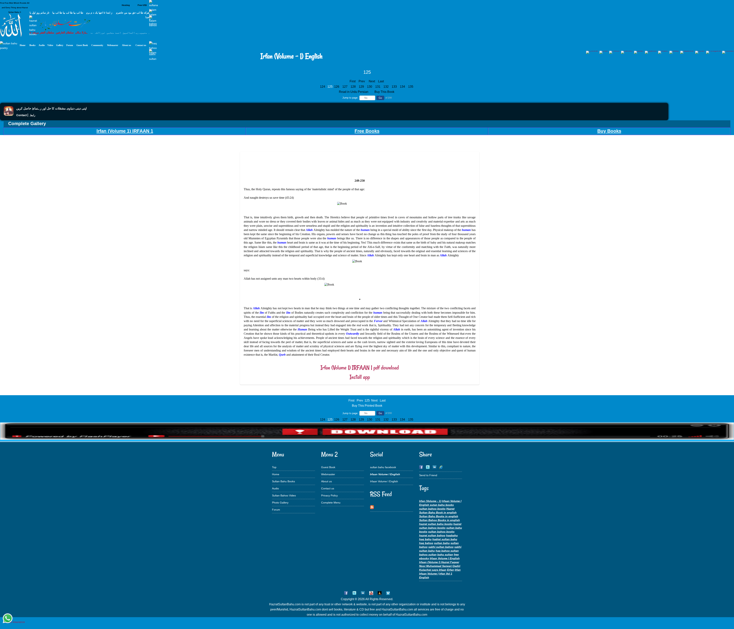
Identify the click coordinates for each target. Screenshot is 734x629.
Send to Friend (428, 475)
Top (274, 467)
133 (394, 86)
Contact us (327, 488)
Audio (275, 488)
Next (372, 81)
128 (353, 86)
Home (275, 474)
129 (361, 86)
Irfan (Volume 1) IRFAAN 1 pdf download (360, 368)
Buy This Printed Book (367, 405)
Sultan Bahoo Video (284, 495)
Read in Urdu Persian (354, 91)
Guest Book (328, 467)
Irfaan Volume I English (384, 481)
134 (403, 86)
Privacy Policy (329, 495)
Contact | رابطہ (25, 115)
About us (326, 481)
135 (411, 86)
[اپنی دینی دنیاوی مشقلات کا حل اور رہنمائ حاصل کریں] (8, 114)
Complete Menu (330, 502)
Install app (360, 377)
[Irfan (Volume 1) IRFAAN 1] (367, 438)
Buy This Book (384, 91)
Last (381, 81)
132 (386, 86)
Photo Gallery (280, 502)
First (352, 81)
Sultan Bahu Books (283, 481)
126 (337, 86)
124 (323, 86)
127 (345, 86)
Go (380, 97)
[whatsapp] (7, 619)
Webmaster (328, 474)
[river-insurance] (14, 621)
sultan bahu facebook (383, 467)
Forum (276, 509)
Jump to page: (350, 97)
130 (370, 86)
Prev (362, 81)
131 (378, 86)
